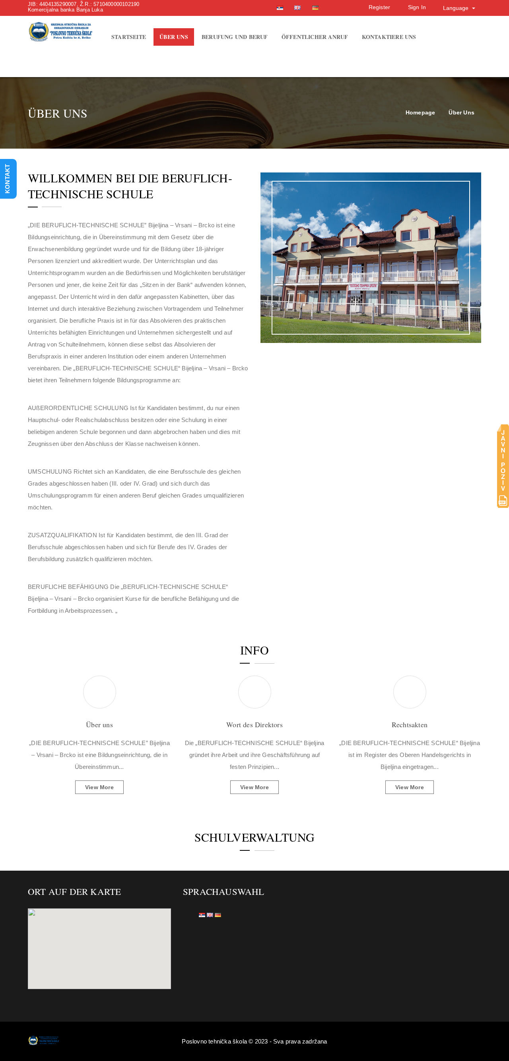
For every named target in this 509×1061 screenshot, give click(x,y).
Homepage (420, 112)
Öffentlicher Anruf (315, 37)
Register (379, 7)
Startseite (128, 37)
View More (99, 787)
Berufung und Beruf (235, 37)
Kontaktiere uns (389, 37)
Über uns (173, 37)
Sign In (417, 7)
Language (456, 8)
